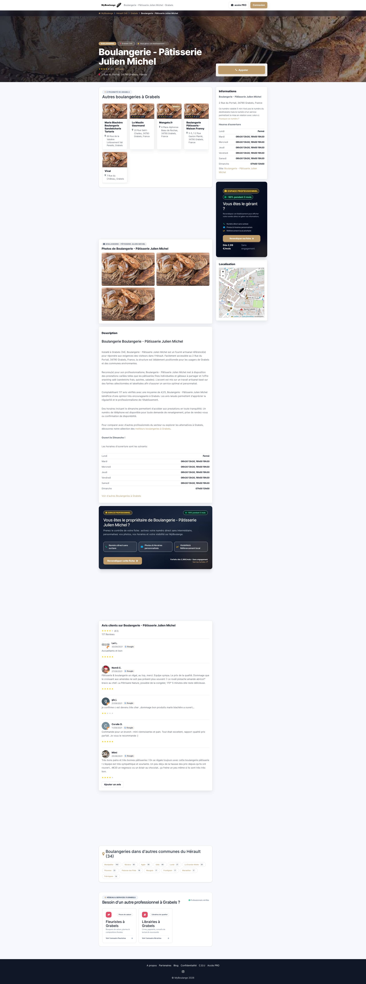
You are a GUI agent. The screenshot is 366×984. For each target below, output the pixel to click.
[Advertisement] (155, 213)
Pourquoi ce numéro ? (229, 118)
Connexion (259, 5)
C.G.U (202, 965)
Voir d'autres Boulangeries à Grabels (121, 495)
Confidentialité (189, 965)
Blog (176, 965)
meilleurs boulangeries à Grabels (152, 428)
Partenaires (165, 965)
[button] (241, 290)
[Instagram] (183, 971)
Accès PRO (213, 965)
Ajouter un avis (112, 784)
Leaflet (236, 316)
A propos (152, 965)
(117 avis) (119, 69)
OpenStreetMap (248, 316)
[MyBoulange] (110, 5)
